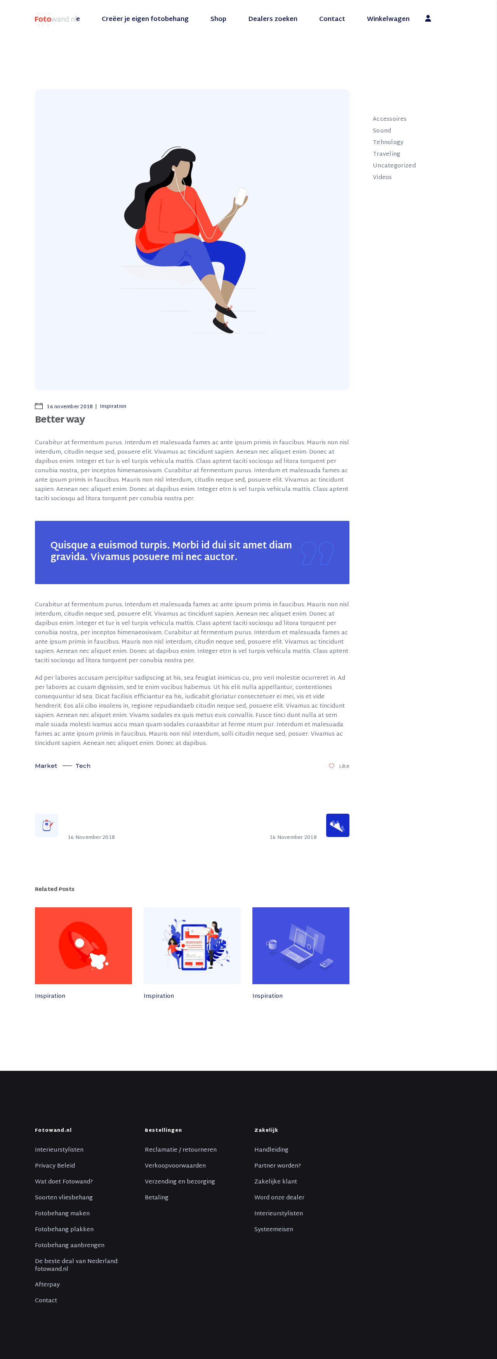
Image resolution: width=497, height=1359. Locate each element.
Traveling (387, 154)
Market (46, 766)
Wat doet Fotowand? (64, 1182)
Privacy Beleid (55, 1166)
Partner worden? (277, 1166)
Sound (382, 131)
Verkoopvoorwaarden (175, 1166)
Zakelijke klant (275, 1182)
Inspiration (113, 406)
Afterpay (47, 1285)
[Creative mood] (83, 945)
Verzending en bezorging (180, 1182)
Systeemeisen (273, 1230)
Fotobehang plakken (64, 1230)
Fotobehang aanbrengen (69, 1246)
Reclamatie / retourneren (181, 1150)
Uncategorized (394, 166)
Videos (382, 177)
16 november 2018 (69, 407)
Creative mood (56, 1013)
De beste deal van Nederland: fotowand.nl (76, 1266)
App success (161, 1013)
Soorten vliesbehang (64, 1198)
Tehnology (388, 142)
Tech (82, 766)
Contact (46, 1301)
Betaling (157, 1198)
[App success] (192, 945)
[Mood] (300, 945)
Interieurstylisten (59, 1150)
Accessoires (390, 119)
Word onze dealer (279, 1198)
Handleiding (271, 1150)
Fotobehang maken (62, 1214)
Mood (260, 1013)
